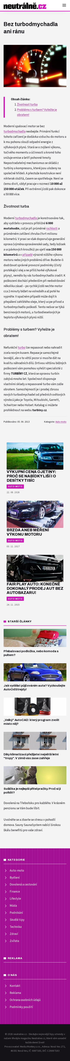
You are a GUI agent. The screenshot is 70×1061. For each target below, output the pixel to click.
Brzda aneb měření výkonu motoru (28, 532)
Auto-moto (60, 421)
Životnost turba (27, 105)
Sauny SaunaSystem (28, 825)
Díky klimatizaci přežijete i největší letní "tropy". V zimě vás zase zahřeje (31, 756)
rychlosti (52, 229)
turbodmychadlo (26, 218)
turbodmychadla (14, 132)
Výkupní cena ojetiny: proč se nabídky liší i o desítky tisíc (31, 476)
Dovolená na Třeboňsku (19, 803)
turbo (21, 348)
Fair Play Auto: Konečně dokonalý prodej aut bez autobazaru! (35, 588)
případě (27, 255)
